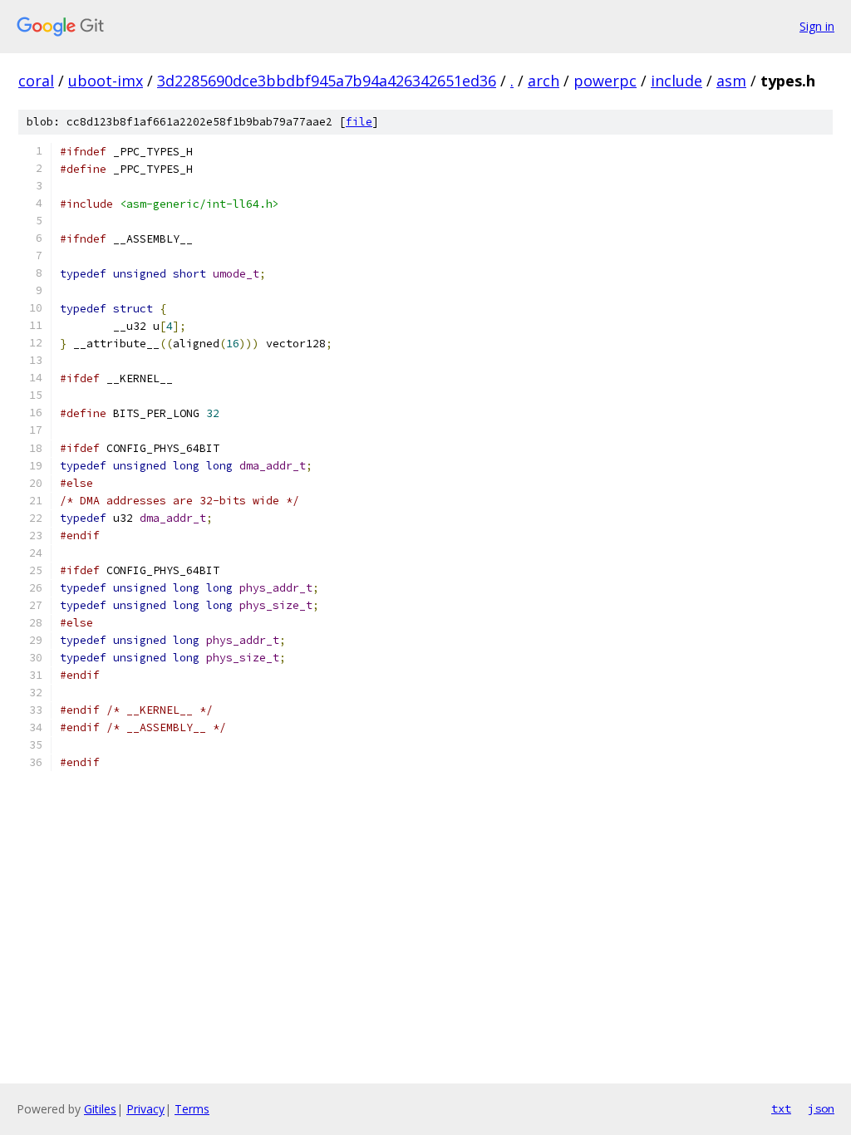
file (359, 122)
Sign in (816, 26)
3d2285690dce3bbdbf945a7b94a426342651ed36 (326, 81)
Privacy (145, 1109)
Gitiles (100, 1109)
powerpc (605, 81)
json (821, 1108)
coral (36, 81)
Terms (192, 1109)
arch (543, 81)
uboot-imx (105, 81)
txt (781, 1108)
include (676, 81)
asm (731, 81)
